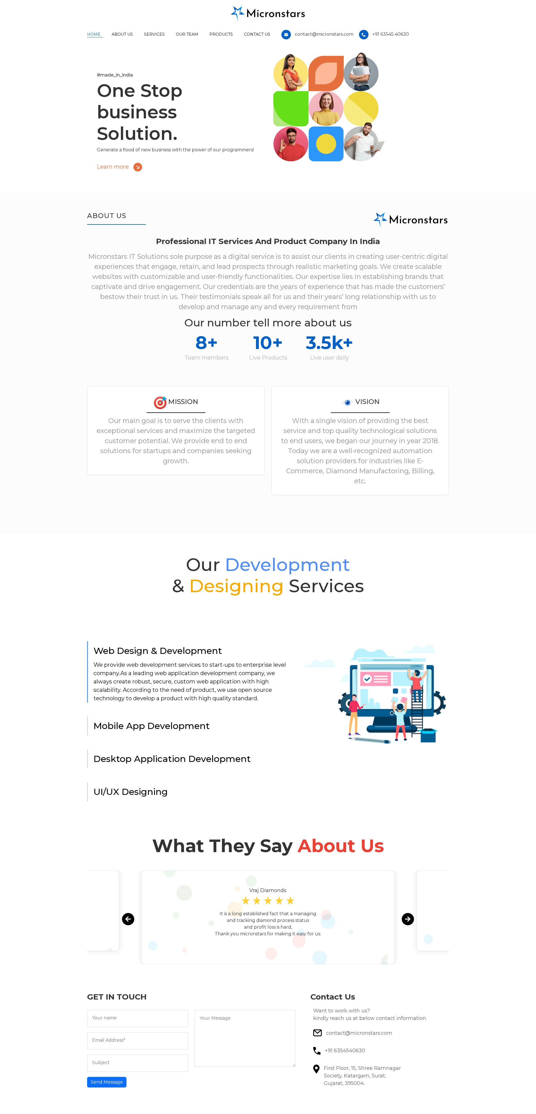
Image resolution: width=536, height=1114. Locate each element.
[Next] (408, 919)
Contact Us (257, 34)
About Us (122, 34)
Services (154, 34)
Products (221, 34)
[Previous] (128, 919)
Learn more (113, 166)
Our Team (187, 34)
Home (93, 34)
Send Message (107, 1082)
